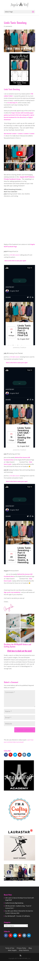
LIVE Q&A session (14, 255)
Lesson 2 (20, 133)
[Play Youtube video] (19, 153)
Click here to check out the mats (19, 650)
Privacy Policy (21, 948)
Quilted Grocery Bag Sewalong (14, 903)
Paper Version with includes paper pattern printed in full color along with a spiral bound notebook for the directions (19, 115)
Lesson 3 (26, 133)
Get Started (7, 133)
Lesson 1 (14, 133)
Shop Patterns (24, 950)
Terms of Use (9, 948)
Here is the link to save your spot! (15, 261)
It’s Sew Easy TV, (13, 103)
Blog (30, 948)
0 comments (8, 26)
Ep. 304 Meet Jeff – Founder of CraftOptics (17, 916)
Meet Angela (12, 950)
